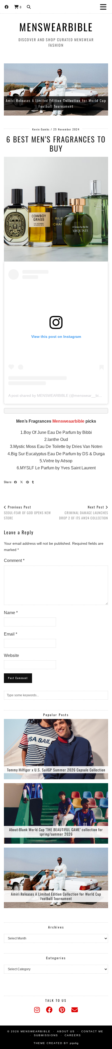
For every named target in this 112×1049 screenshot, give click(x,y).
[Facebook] (7, 6)
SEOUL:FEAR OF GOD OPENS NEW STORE (27, 512)
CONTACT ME (92, 1031)
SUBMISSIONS (46, 1035)
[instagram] (37, 1010)
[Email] (74, 1010)
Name (11, 612)
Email (10, 634)
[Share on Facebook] (16, 481)
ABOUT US (66, 1031)
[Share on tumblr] (33, 481)
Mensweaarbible (68, 421)
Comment (14, 560)
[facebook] (49, 1010)
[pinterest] (62, 1010)
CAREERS (73, 1035)
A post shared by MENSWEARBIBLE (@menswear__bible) (56, 395)
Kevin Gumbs (41, 129)
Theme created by (56, 1043)
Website (11, 655)
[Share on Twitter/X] (22, 481)
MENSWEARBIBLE (56, 26)
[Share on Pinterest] (28, 481)
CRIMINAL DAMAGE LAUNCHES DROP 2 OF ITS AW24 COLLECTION (83, 512)
